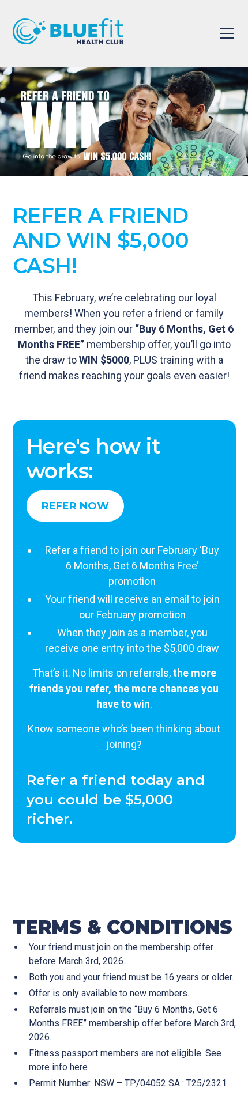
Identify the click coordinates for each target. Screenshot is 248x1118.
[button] (224, 33)
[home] (68, 33)
